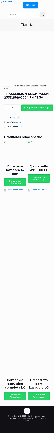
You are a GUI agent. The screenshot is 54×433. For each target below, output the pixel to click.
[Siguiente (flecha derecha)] (49, 216)
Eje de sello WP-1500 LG (38, 168)
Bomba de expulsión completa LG (15, 383)
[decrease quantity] (7, 107)
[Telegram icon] (29, 424)
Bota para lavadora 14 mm (15, 170)
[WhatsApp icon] (24, 424)
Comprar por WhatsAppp (37, 107)
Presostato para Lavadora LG (39, 383)
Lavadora (8, 86)
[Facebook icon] (27, 424)
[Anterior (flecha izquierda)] (4, 216)
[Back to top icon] (27, 411)
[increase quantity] (17, 107)
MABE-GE (16, 117)
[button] (37, 108)
